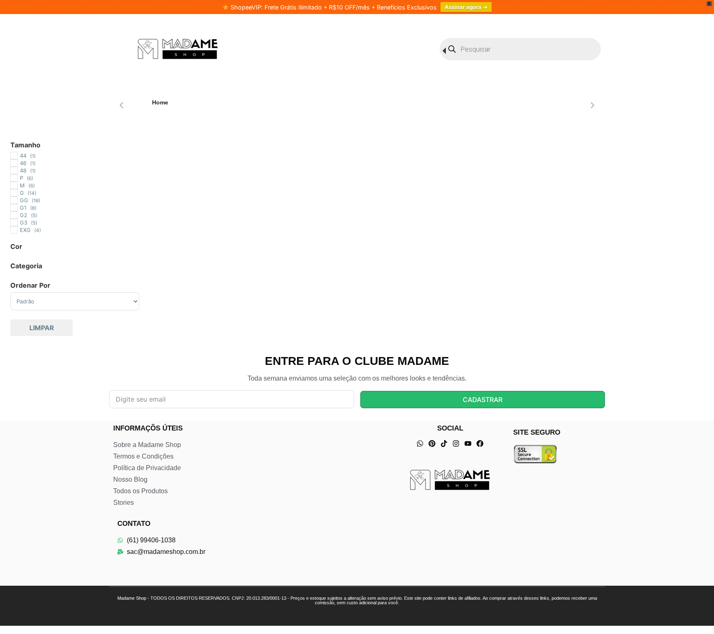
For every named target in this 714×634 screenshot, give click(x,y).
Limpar (41, 328)
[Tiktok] (443, 443)
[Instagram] (455, 443)
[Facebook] (479, 443)
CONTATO (133, 524)
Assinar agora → (466, 7)
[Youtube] (467, 443)
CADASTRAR (482, 399)
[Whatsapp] (420, 443)
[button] (121, 105)
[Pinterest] (432, 443)
